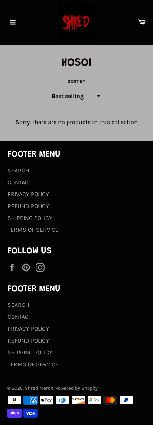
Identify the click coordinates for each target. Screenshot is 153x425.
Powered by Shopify (76, 388)
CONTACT (19, 182)
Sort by (76, 81)
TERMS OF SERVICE (33, 229)
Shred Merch (39, 388)
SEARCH (18, 170)
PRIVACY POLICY (28, 194)
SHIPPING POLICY (29, 217)
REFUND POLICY (28, 206)
